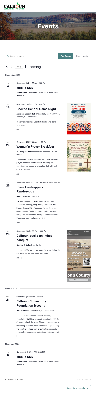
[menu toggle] (92, 5)
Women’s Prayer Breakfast (35, 146)
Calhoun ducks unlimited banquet (34, 237)
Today (19, 66)
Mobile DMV (25, 87)
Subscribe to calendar (76, 388)
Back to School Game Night (36, 109)
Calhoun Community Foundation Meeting (31, 303)
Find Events (66, 56)
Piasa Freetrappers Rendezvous (29, 189)
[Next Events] (11, 66)
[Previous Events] (6, 66)
